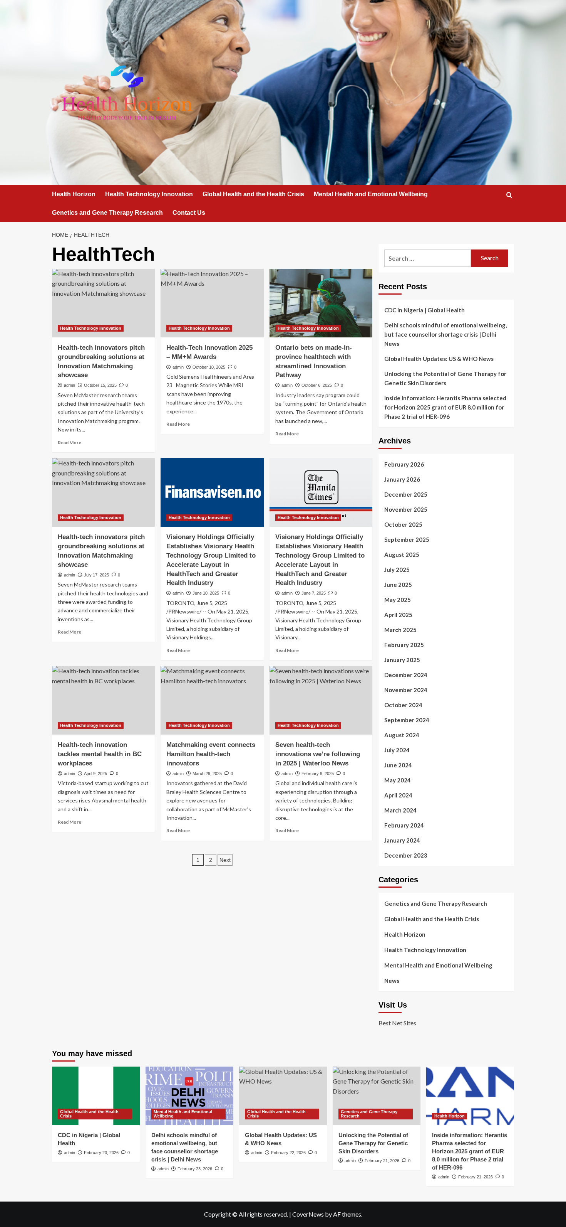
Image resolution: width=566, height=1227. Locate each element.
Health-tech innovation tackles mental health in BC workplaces (100, 754)
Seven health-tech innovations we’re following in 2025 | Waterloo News (317, 754)
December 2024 (405, 674)
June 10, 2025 (206, 593)
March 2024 (400, 810)
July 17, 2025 (96, 575)
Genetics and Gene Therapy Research (107, 212)
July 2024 (397, 750)
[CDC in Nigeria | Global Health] (96, 1096)
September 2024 (406, 719)
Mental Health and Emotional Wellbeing (371, 194)
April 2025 (398, 614)
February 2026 (404, 464)
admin (69, 385)
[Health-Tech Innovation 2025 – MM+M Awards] (212, 303)
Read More (69, 442)
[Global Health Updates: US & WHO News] (283, 1096)
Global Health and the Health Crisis (253, 194)
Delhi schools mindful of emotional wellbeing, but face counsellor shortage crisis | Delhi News (445, 334)
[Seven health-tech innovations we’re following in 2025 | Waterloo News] (321, 700)
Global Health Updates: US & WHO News (439, 358)
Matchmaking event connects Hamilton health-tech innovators (210, 754)
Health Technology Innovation (149, 194)
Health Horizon (73, 194)
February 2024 (404, 825)
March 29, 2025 (207, 773)
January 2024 (402, 840)
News (391, 980)
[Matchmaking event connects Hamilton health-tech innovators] (212, 700)
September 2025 (406, 539)
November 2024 (405, 689)
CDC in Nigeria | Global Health (424, 310)
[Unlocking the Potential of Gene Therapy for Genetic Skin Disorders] (376, 1096)
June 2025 (398, 584)
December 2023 (405, 855)
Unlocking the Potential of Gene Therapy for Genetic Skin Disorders (445, 378)
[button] (509, 195)
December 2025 (405, 494)
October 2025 (403, 524)
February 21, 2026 (382, 1160)
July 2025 (397, 569)
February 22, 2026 (288, 1152)
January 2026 (402, 479)
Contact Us (188, 212)
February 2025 (404, 644)
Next (225, 860)
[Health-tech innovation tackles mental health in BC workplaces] (103, 700)
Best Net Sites (397, 1022)
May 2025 (397, 599)
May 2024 (397, 780)
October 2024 (403, 704)
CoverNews (308, 1214)
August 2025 (401, 554)
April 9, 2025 (95, 773)
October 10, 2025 (209, 367)
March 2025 (400, 629)
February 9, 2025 (317, 773)
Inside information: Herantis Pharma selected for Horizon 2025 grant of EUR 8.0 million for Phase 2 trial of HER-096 (445, 407)
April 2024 (398, 795)
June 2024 (398, 765)
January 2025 (402, 659)
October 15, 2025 (100, 385)
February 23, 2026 (101, 1152)
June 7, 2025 (313, 593)
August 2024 (401, 734)
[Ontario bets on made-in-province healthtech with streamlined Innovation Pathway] (321, 303)
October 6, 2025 (316, 385)
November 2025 (405, 509)
